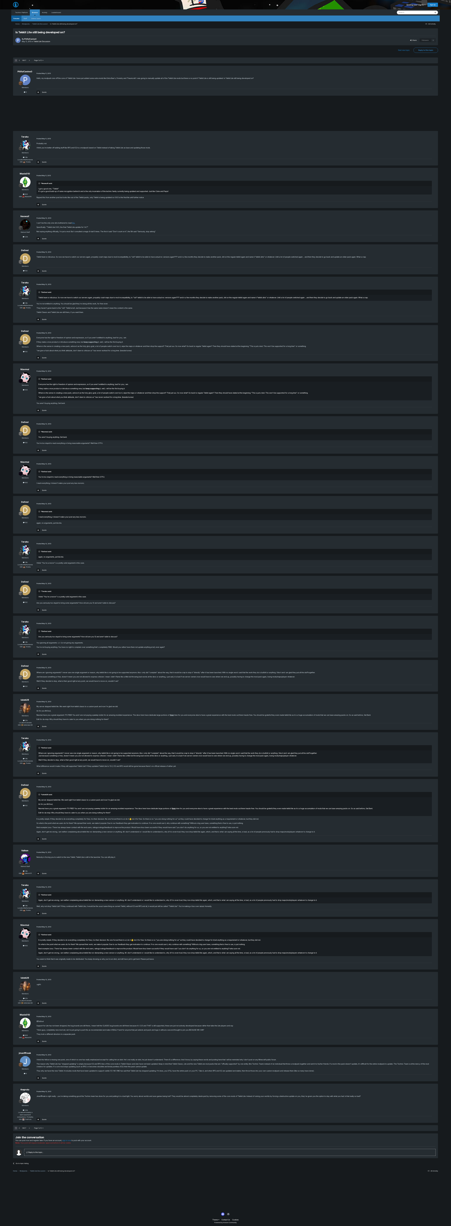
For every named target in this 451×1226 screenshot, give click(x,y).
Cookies (235, 1220)
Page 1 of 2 (38, 60)
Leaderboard (56, 12)
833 (26, 194)
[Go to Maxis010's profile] (25, 182)
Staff (25, 18)
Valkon (24, 850)
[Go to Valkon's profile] (25, 859)
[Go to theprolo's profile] (25, 1098)
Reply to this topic (425, 50)
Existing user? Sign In (415, 5)
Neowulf (24, 216)
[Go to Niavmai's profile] (25, 377)
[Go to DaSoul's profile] (25, 258)
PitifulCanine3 (30, 39)
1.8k (26, 157)
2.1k (26, 720)
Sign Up (432, 5)
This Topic (426, 12)
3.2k (26, 1110)
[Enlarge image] (130, 819)
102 (26, 271)
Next (24, 60)
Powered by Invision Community (225, 1222)
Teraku (25, 137)
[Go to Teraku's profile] (25, 145)
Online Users (36, 18)
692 (26, 390)
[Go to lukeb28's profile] (25, 708)
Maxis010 (25, 173)
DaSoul (25, 250)
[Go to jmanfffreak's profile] (25, 1061)
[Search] (435, 12)
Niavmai (24, 369)
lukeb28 (25, 700)
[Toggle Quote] (39, 183)
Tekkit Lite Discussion (41, 41)
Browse (35, 12)
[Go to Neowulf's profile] (25, 224)
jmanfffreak (25, 1053)
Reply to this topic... (35, 1152)
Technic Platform (21, 12)
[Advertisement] (56, 114)
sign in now (66, 1140)
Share (414, 40)
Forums (16, 18)
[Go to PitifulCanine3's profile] (18, 40)
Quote (44, 92)
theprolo (24, 1089)
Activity (44, 12)
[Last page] (29, 60)
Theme (215, 1220)
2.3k (26, 237)
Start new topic (404, 50)
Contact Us (226, 1220)
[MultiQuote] (38, 92)
